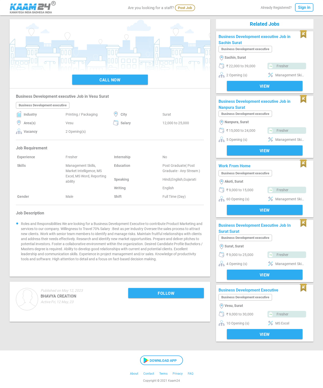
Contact (148, 373)
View (265, 86)
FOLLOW (166, 293)
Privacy (178, 373)
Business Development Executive (248, 290)
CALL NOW (109, 80)
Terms (163, 373)
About (134, 373)
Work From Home (235, 166)
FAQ (190, 373)
